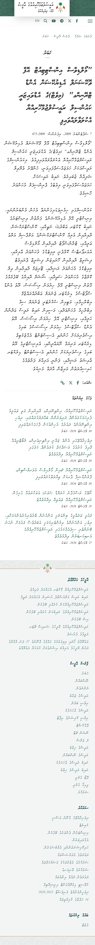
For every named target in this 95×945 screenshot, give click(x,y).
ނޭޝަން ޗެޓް (80, 733)
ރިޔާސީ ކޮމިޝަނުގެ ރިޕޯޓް (72, 718)
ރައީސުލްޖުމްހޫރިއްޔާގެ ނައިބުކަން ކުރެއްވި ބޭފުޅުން (57, 612)
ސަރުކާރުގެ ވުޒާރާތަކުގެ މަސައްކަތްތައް (64, 862)
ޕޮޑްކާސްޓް (82, 725)
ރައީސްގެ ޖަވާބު (78, 696)
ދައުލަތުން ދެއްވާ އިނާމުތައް (71, 877)
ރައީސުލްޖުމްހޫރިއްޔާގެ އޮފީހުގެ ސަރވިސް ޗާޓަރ (58, 627)
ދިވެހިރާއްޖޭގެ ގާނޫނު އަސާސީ (70, 818)
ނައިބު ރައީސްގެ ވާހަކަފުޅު (72, 763)
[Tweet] (71, 383)
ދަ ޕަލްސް (82, 740)
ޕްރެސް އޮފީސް (61, 37)
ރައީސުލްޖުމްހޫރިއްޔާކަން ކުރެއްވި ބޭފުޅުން (62, 604)
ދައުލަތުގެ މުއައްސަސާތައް (72, 855)
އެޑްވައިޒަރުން (80, 840)
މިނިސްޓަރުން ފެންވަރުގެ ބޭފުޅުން (68, 833)
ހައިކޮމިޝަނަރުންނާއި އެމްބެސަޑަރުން (66, 847)
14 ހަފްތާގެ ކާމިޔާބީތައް (73, 900)
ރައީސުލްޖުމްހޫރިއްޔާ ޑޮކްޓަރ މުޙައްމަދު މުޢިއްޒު (59, 589)
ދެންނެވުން (82, 688)
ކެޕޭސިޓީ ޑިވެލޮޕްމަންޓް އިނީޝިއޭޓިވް (65, 885)
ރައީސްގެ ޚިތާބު (78, 748)
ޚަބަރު (45, 37)
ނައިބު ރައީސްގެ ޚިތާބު (74, 770)
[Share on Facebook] (78, 383)
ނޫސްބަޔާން (81, 681)
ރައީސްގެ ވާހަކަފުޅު (76, 710)
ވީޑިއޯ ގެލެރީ (80, 785)
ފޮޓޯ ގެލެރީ (81, 777)
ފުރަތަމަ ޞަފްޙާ (83, 37)
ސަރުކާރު (83, 792)
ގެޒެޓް (85, 925)
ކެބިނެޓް (83, 825)
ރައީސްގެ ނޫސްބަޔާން (75, 755)
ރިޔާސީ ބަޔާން (79, 703)
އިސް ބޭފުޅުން (79, 619)
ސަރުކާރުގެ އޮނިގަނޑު (75, 870)
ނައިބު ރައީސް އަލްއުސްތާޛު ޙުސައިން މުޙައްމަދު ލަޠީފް (54, 597)
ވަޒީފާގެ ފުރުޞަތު (77, 634)
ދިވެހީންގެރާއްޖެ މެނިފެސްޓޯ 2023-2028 (63, 892)
